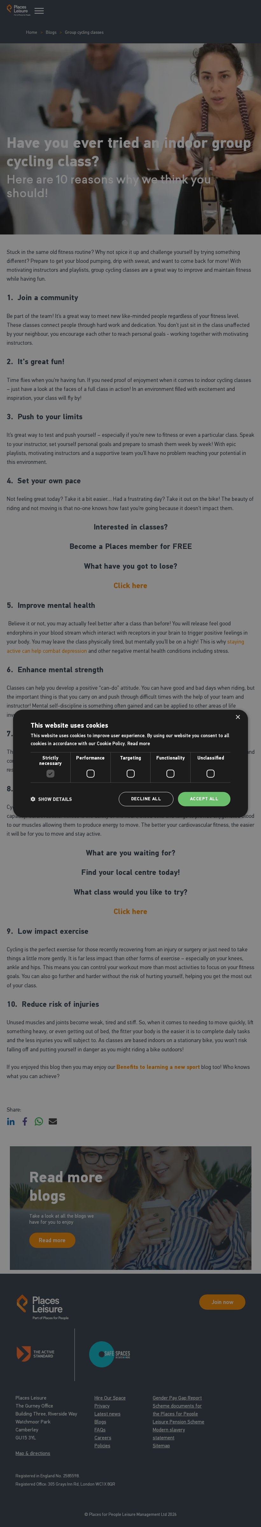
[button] (51, 799)
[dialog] (130, 763)
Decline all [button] (146, 799)
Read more (138, 743)
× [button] (237, 717)
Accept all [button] (204, 799)
